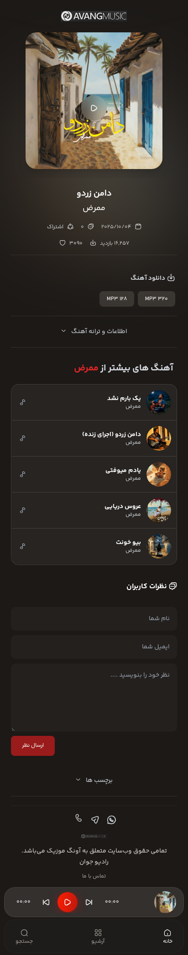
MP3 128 (117, 299)
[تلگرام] (94, 820)
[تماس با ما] (77, 820)
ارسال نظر (33, 745)
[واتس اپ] (110, 820)
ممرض (86, 368)
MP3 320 (156, 299)
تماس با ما (94, 876)
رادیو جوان (94, 862)
